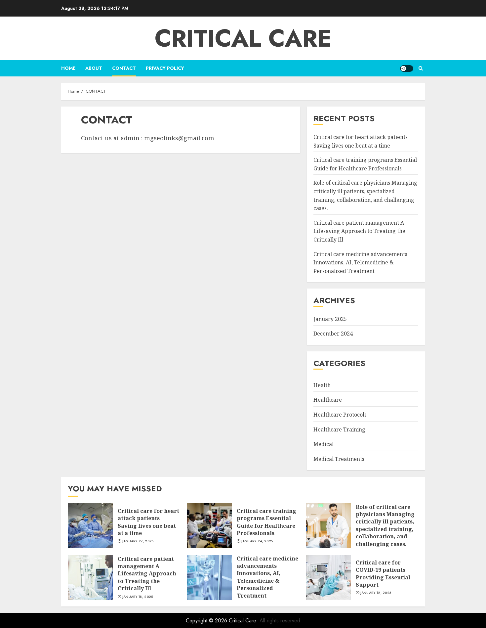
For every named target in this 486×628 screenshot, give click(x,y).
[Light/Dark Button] (406, 68)
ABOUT (93, 68)
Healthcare (327, 399)
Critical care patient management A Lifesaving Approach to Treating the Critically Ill (359, 231)
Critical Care (243, 38)
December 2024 (333, 333)
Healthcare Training (339, 429)
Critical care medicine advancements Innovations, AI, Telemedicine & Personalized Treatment (360, 262)
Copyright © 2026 (207, 620)
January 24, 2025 (257, 541)
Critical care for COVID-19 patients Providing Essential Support (383, 573)
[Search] (421, 68)
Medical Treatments (338, 459)
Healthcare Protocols (340, 414)
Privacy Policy (165, 68)
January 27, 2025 (138, 541)
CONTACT (124, 68)
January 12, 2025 (375, 593)
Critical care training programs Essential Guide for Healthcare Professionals (266, 522)
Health (322, 385)
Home (68, 68)
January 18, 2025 (137, 597)
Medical (323, 444)
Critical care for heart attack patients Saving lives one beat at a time (148, 522)
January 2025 (330, 319)
